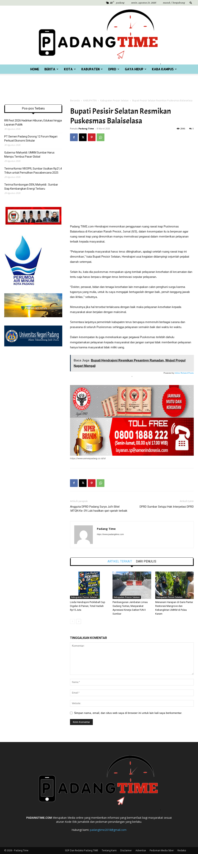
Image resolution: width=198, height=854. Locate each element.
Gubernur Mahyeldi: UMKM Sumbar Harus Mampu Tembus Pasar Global (29, 154)
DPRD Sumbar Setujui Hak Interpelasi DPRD (167, 506)
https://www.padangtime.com (110, 534)
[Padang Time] (99, 35)
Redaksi (182, 850)
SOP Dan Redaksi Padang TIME (81, 850)
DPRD (112, 69)
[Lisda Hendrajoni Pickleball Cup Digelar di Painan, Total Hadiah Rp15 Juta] (89, 585)
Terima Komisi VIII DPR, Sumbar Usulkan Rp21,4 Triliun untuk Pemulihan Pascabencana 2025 (33, 170)
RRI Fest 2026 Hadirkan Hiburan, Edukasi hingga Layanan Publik (33, 122)
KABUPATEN (90, 69)
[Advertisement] (99, 84)
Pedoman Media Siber (162, 850)
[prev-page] (72, 621)
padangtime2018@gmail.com (108, 830)
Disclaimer (126, 850)
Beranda (75, 100)
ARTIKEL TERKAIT (120, 561)
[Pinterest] (92, 137)
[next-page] (78, 621)
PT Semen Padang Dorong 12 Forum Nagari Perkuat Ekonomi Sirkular (30, 138)
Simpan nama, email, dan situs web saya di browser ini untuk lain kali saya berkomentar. (128, 712)
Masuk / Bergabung (174, 2)
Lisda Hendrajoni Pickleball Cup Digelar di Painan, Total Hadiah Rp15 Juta (87, 606)
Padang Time (86, 128)
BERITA (49, 69)
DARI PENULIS (146, 561)
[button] (191, 2)
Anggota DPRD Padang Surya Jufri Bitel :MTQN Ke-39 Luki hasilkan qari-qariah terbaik (98, 508)
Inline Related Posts (184, 373)
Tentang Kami (109, 850)
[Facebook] (74, 137)
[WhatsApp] (100, 137)
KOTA (68, 69)
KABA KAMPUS (163, 69)
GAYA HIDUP (134, 69)
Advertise (141, 850)
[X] (83, 137)
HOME (34, 69)
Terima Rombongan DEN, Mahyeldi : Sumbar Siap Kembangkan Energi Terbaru (31, 186)
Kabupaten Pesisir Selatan (114, 100)
